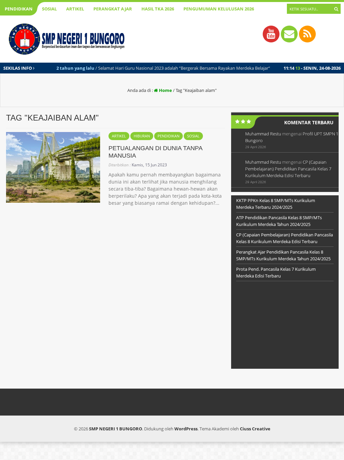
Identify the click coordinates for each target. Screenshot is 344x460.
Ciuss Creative (255, 429)
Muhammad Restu (263, 134)
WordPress (186, 429)
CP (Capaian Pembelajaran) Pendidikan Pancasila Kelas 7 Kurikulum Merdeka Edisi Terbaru (288, 168)
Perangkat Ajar (112, 9)
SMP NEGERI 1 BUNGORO (115, 429)
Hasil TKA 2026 (157, 9)
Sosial (49, 9)
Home (165, 90)
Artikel (75, 9)
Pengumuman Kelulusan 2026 (218, 9)
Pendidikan (19, 9)
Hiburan (142, 135)
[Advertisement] (285, 327)
